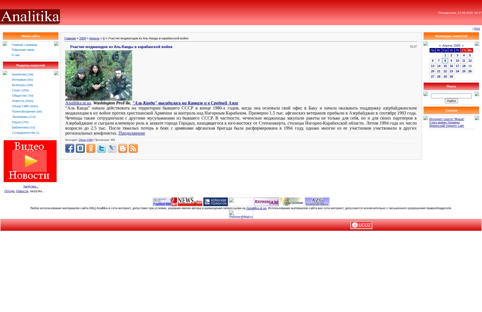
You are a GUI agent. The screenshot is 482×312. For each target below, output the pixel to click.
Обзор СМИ (20, 106)
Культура (18, 85)
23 (451, 71)
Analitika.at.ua (78, 103)
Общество (19, 95)
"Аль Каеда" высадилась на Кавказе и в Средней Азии (185, 103)
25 (464, 71)
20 (432, 71)
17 (457, 66)
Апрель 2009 (451, 45)
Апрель (94, 38)
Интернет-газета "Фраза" (446, 119)
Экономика (20, 116)
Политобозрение (23, 111)
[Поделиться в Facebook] (69, 148)
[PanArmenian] (165, 201)
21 (438, 71)
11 (463, 60)
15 (445, 66)
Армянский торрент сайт (446, 125)
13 (432, 66)
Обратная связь (23, 49)
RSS (477, 28)
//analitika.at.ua (256, 208)
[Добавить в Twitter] (101, 148)
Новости (18, 101)
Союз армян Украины (444, 122)
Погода (9, 191)
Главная (70, 38)
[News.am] (190, 201)
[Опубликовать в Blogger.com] (122, 148)
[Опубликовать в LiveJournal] (112, 148)
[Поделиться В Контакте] (80, 148)
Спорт (16, 90)
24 (457, 71)
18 (464, 66)
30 (451, 76)
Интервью (19, 79)
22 (445, 71)
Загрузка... (30, 186)
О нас (16, 55)
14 (438, 66)
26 (470, 71)
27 (432, 76)
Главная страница (24, 44)
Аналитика (19, 74)
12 (470, 60)
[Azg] (317, 201)
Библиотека (20, 127)
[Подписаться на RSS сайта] (133, 148)
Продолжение (132, 133)
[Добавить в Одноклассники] (90, 148)
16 (451, 66)
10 (457, 60)
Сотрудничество (23, 132)
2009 (82, 38)
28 (438, 76)
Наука (16, 122)
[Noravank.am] (215, 201)
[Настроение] (291, 201)
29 (445, 76)
